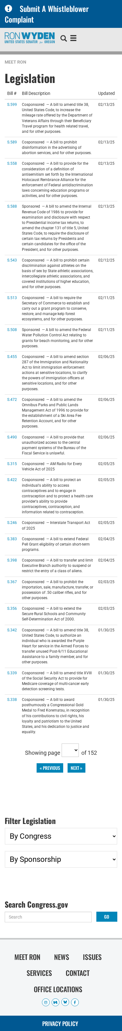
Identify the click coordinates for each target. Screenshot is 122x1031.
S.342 (12, 630)
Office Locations (58, 989)
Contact (77, 973)
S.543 (12, 260)
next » (76, 767)
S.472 (12, 399)
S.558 (12, 163)
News (61, 957)
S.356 (12, 608)
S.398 (12, 560)
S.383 (12, 538)
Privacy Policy (60, 1023)
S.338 (12, 699)
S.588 (12, 206)
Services (39, 973)
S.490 (12, 437)
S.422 (12, 479)
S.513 (12, 297)
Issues (92, 957)
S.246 (12, 522)
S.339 (12, 673)
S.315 (12, 463)
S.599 (12, 104)
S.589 (12, 142)
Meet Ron (15, 62)
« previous (50, 767)
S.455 (12, 356)
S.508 (12, 329)
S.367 (12, 581)
